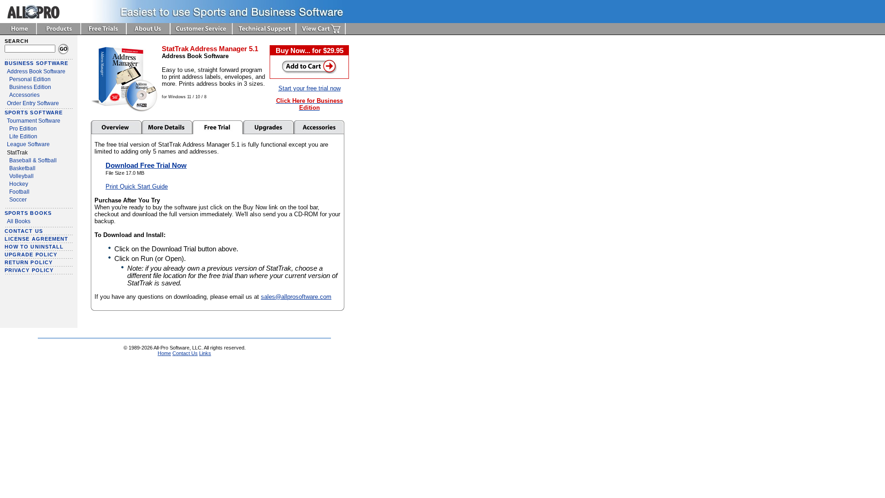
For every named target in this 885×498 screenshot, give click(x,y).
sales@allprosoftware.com (296, 296)
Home (164, 353)
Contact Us (185, 353)
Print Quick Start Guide (137, 186)
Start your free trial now (309, 88)
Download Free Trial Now (146, 165)
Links (205, 353)
